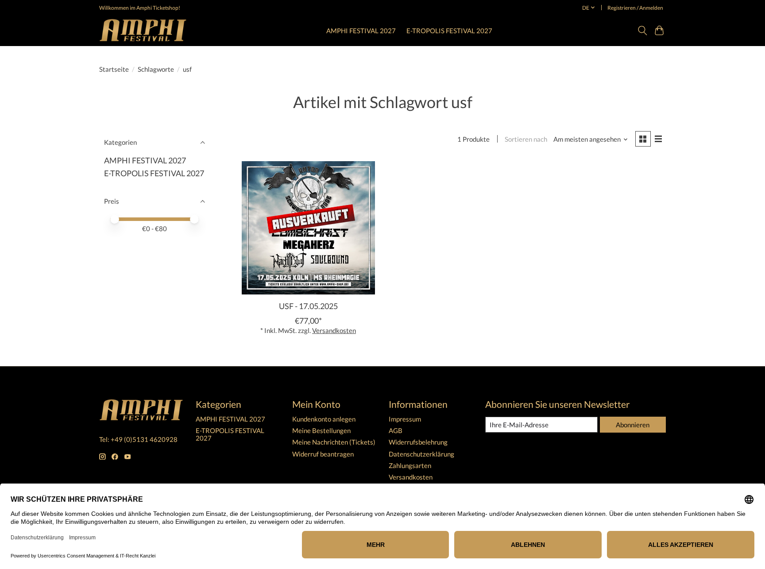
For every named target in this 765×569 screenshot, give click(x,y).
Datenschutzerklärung (421, 454)
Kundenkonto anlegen (323, 419)
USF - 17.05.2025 (308, 306)
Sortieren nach (526, 139)
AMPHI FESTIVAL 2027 (361, 31)
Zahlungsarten (410, 465)
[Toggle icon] (642, 31)
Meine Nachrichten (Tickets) (333, 442)
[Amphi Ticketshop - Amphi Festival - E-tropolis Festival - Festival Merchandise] (143, 30)
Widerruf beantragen (323, 454)
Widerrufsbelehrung (418, 442)
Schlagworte (156, 69)
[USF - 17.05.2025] (308, 227)
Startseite (114, 69)
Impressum (405, 419)
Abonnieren (632, 425)
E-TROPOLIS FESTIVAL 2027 (449, 31)
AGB (395, 430)
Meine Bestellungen (321, 430)
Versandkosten (334, 330)
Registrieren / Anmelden (635, 7)
